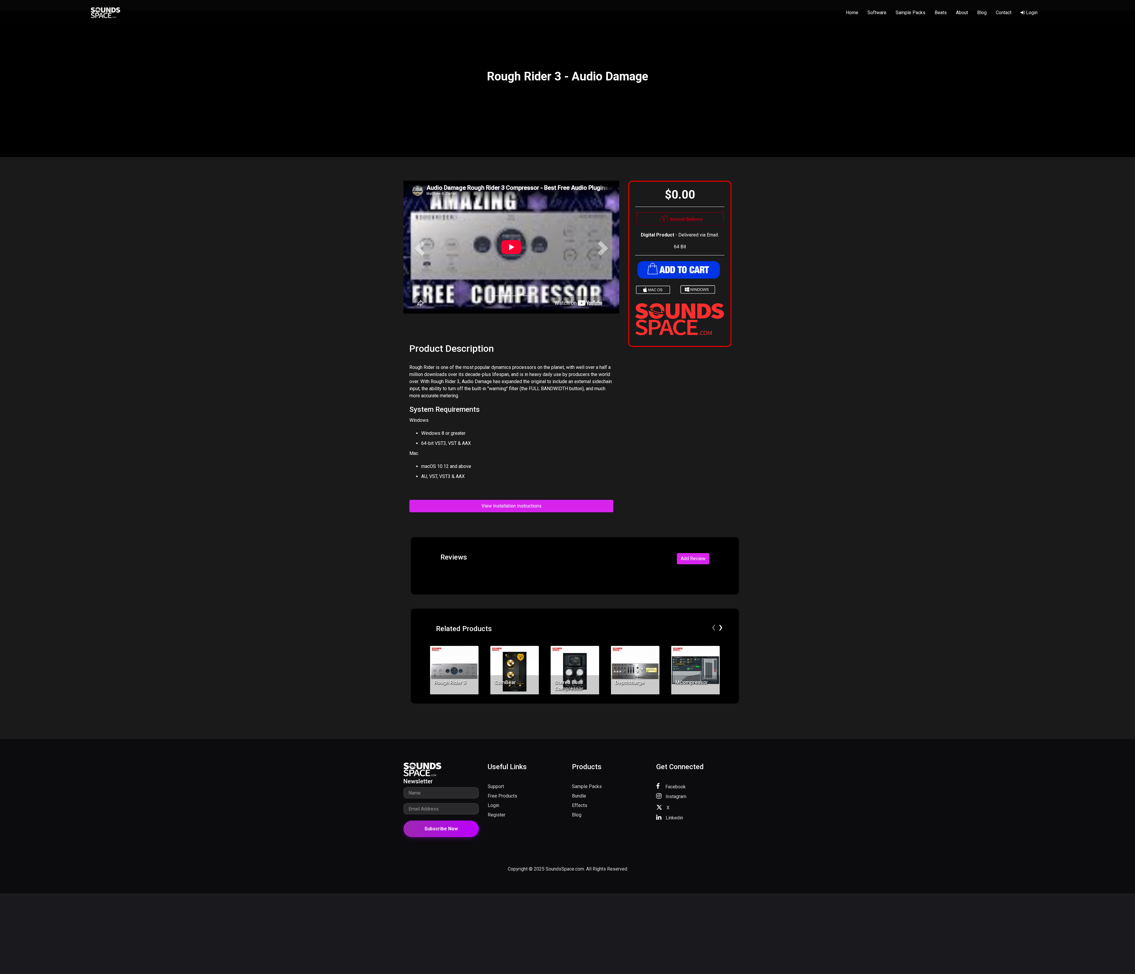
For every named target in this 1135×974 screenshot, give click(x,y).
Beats (941, 12)
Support (496, 786)
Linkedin (673, 818)
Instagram (675, 796)
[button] (419, 248)
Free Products (502, 796)
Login (1031, 12)
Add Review (693, 558)
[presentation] (713, 627)
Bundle (579, 796)
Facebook (675, 787)
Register (496, 815)
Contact (1003, 12)
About (962, 12)
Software (877, 12)
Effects (579, 805)
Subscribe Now (441, 829)
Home (852, 12)
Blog (982, 12)
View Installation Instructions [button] (511, 506)
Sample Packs (910, 12)
